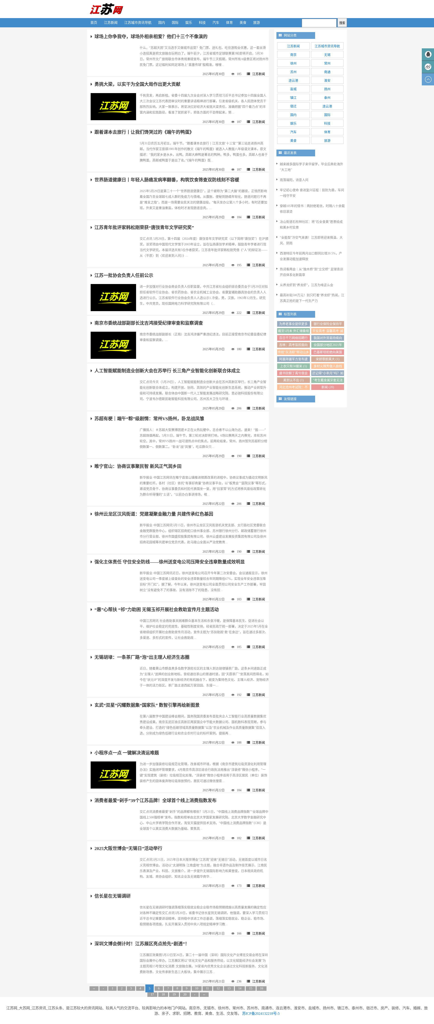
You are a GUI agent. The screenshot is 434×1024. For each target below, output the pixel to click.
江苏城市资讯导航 (137, 22)
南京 (293, 54)
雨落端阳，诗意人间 (294, 180)
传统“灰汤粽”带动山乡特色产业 (293, 352)
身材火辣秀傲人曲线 (328, 366)
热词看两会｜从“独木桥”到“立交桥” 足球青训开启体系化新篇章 (311, 272)
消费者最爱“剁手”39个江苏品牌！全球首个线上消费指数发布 (155, 800)
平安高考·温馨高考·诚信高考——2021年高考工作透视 (327, 331)
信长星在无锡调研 (112, 896)
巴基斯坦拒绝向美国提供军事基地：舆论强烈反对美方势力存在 (328, 352)
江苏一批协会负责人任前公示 (123, 275)
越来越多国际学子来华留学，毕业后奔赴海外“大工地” (311, 166)
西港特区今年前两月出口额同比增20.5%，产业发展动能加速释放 (311, 256)
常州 (327, 63)
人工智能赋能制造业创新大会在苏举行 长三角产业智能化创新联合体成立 (167, 370)
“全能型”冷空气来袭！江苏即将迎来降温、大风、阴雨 (311, 240)
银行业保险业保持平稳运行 (328, 324)
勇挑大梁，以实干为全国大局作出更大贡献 (137, 84)
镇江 (293, 97)
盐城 (293, 89)
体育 (229, 22)
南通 (327, 72)
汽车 (215, 22)
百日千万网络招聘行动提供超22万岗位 (293, 338)
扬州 (327, 89)
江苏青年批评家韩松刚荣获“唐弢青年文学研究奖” (144, 227)
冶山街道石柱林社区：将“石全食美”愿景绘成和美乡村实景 (311, 224)
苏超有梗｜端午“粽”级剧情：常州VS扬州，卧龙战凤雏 (149, 418)
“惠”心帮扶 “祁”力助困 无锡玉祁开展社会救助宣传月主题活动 (156, 609)
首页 (93, 22)
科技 (202, 22)
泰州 (327, 97)
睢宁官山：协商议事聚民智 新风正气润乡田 (138, 466)
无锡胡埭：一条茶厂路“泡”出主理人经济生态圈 (141, 657)
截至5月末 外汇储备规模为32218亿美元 (293, 331)
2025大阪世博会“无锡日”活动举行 (128, 848)
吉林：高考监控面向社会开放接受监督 (293, 345)
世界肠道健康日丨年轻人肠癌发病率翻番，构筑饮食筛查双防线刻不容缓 (166, 179)
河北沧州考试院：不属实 (293, 387)
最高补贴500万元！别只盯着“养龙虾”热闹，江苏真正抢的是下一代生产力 (312, 298)
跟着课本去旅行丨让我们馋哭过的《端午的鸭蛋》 (144, 132)
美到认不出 (293, 380)
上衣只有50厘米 (293, 366)
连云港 (293, 80)
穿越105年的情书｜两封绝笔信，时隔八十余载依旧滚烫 (312, 208)
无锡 (327, 54)
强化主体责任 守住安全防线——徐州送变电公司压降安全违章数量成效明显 (169, 561)
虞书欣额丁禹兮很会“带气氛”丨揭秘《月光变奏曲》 (293, 373)
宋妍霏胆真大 (328, 359)
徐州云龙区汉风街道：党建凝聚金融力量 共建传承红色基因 (153, 514)
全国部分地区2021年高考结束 (328, 345)
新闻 (327, 387)
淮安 (327, 80)
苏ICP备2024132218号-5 (261, 1013)
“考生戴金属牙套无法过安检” (328, 380)
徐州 (293, 63)
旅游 (256, 22)
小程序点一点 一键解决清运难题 (126, 752)
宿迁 (293, 106)
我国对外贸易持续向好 (328, 338)
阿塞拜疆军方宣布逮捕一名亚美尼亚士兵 (293, 359)
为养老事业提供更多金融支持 (293, 324)
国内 (161, 22)
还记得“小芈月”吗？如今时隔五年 (327, 373)
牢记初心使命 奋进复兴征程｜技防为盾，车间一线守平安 (312, 192)
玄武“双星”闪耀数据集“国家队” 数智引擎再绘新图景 (147, 705)
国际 (175, 22)
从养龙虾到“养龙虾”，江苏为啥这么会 (306, 285)
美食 (243, 22)
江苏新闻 (111, 22)
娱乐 (188, 22)
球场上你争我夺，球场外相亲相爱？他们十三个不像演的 (151, 36)
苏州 (293, 72)
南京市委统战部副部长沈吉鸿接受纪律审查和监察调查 (148, 323)
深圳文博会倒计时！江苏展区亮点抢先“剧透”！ (141, 943)
